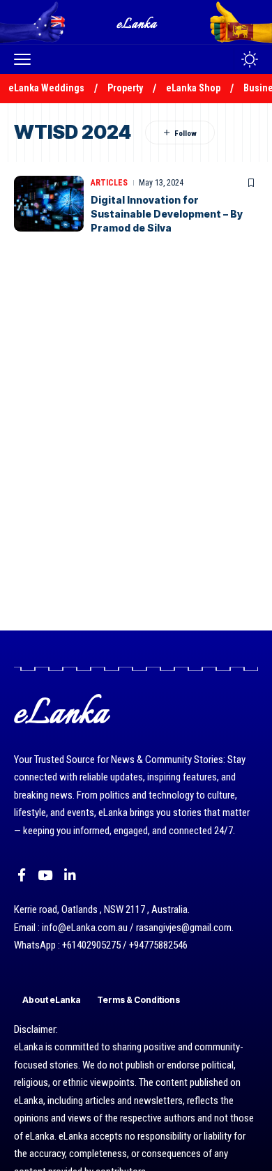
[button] (26, 59)
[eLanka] (137, 22)
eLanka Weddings (46, 87)
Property (125, 87)
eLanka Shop (193, 87)
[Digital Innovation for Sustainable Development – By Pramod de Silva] (49, 204)
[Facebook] (21, 875)
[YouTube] (45, 875)
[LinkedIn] (70, 875)
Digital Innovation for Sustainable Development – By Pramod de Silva (167, 213)
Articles (109, 183)
